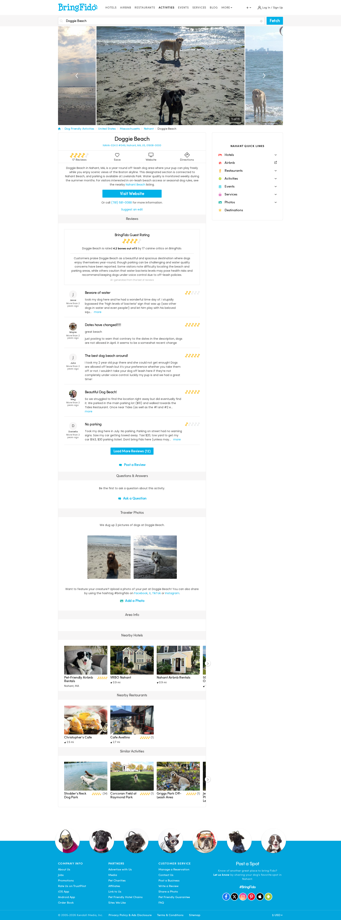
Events (183, 7)
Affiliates (114, 886)
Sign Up (278, 7)
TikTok (156, 593)
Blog (214, 7)
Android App (66, 897)
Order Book (66, 903)
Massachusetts (130, 129)
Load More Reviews (132, 451)
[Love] (91, 575)
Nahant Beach (135, 185)
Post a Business (169, 880)
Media (112, 875)
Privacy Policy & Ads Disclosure (130, 915)
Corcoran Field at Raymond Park (123, 795)
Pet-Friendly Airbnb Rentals (78, 679)
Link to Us (114, 892)
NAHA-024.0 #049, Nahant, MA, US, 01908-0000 (132, 145)
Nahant (149, 129)
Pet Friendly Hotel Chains (125, 897)
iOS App (63, 892)
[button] (247, 155)
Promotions (66, 880)
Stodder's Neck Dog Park (75, 795)
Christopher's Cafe (78, 737)
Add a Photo (134, 600)
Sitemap (194, 915)
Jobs (61, 875)
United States (107, 129)
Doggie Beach (166, 129)
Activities (166, 7)
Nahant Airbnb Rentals (173, 677)
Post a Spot (247, 864)
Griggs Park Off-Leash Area (169, 795)
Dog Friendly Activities (79, 129)
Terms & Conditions (170, 915)
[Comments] (97, 575)
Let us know (221, 875)
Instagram (172, 593)
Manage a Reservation (173, 869)
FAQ (161, 903)
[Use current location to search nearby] (262, 21)
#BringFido (247, 887)
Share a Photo (168, 892)
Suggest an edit (132, 209)
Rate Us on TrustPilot (72, 886)
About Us (64, 869)
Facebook (141, 593)
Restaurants (145, 7)
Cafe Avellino (120, 737)
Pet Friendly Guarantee (174, 897)
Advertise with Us (120, 869)
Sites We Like (117, 903)
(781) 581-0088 (121, 203)
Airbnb (125, 7)
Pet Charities (117, 880)
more (97, 312)
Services (199, 7)
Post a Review (134, 464)
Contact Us (165, 875)
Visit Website (132, 193)
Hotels (111, 7)
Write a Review (168, 886)
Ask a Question (134, 498)
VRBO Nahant (120, 677)
